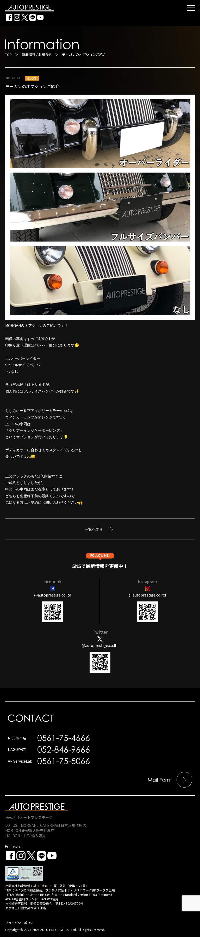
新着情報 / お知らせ (37, 54)
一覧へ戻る (93, 529)
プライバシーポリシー (20, 922)
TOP (8, 54)
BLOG (31, 78)
